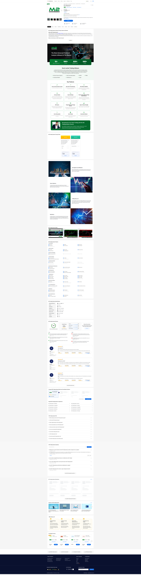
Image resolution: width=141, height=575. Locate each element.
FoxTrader (65, 535)
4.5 (78, 325)
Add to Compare (52, 396)
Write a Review (74, 7)
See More (70, 40)
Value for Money (70, 325)
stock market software (60, 33)
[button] (70, 417)
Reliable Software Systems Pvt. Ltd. (57, 536)
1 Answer (51, 455)
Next (61, 10)
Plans (52, 539)
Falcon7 (54, 535)
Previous (47, 10)
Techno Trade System (88, 536)
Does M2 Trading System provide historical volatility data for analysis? (60, 465)
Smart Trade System (77, 535)
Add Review (86, 328)
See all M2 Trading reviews (70, 385)
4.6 (50, 539)
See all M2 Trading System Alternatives (70, 498)
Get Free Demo (54, 541)
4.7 (78, 328)
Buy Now (68, 20)
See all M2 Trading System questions (70, 473)
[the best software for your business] (50, 1)
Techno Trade (87, 535)
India (87, 1)
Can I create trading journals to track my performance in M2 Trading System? (61, 461)
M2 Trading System (68, 6)
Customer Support (71, 328)
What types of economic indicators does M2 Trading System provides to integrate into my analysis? (64, 449)
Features (55, 539)
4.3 (83, 539)
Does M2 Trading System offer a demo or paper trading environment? (60, 468)
